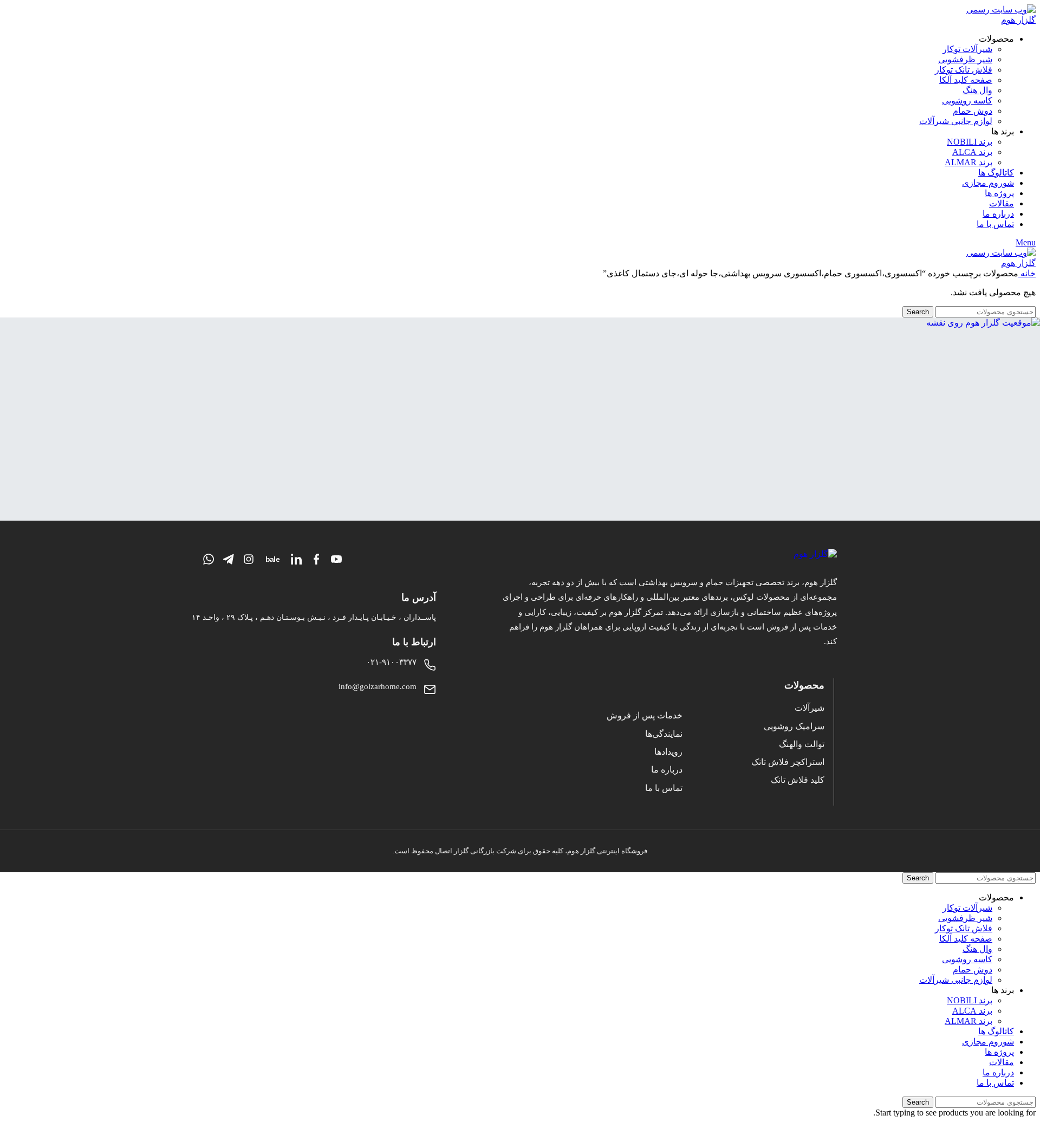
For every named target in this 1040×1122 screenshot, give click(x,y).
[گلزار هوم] (669, 554)
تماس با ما (663, 788)
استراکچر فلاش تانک (787, 762)
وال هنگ (977, 90)
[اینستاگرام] (248, 559)
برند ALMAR (968, 162)
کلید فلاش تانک (797, 779)
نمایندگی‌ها (663, 733)
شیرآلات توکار (967, 49)
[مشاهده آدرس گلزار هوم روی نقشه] (520, 419)
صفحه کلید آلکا (965, 80)
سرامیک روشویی (794, 726)
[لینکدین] (296, 559)
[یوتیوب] (336, 559)
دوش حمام (972, 110)
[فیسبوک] (316, 559)
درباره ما (666, 769)
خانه (1027, 273)
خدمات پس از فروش (644, 715)
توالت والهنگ (801, 744)
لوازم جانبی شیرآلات (955, 121)
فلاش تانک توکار (963, 69)
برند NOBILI (969, 141)
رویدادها (668, 751)
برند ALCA (972, 152)
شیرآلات (809, 707)
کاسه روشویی (967, 100)
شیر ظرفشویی (965, 59)
